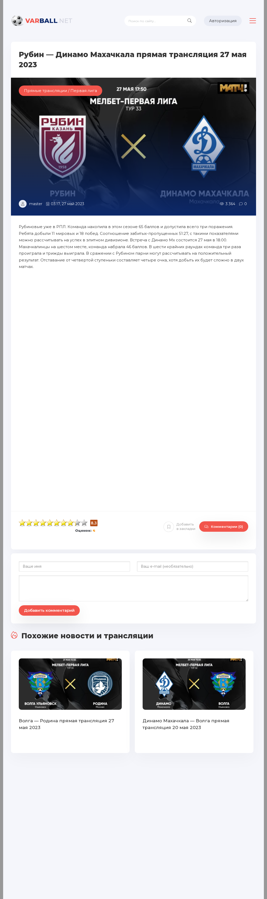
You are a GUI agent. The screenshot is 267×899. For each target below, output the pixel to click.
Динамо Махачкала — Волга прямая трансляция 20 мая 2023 (186, 724)
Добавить (186, 526)
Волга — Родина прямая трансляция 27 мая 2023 (66, 724)
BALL (48, 21)
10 (84, 522)
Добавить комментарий (49, 610)
